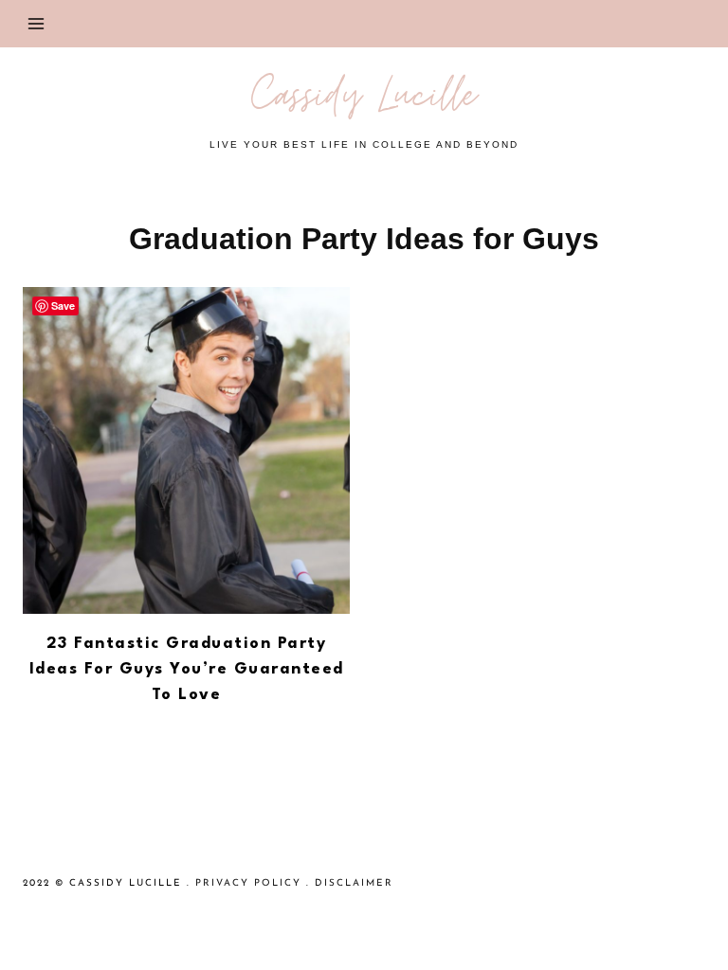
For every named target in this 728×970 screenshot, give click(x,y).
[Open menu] (36, 23)
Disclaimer (354, 883)
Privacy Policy (248, 883)
